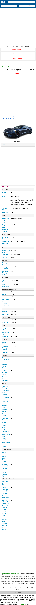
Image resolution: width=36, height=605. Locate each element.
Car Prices (18, 592)
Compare (11, 145)
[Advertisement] (18, 26)
